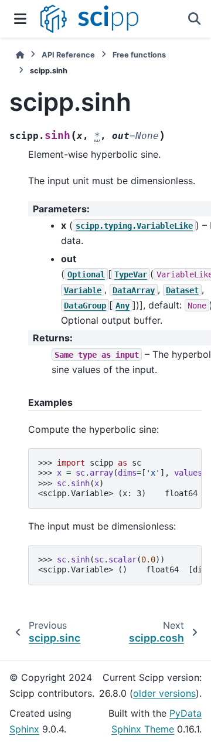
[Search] (195, 19)
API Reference (68, 54)
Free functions (139, 54)
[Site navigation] (20, 19)
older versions (164, 693)
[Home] (20, 55)
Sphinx (24, 729)
